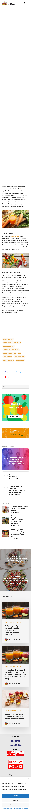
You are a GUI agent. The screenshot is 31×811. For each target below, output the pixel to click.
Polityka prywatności (18, 808)
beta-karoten (15, 236)
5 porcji (7, 622)
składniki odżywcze (9, 353)
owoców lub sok (8, 346)
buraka (22, 188)
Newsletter (11, 773)
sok (19, 353)
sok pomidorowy (8, 360)
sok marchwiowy (19, 356)
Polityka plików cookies (8, 808)
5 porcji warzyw (8, 339)
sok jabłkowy (7, 356)
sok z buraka (20, 360)
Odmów (15, 800)
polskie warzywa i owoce (11, 349)
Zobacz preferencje (15, 805)
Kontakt (26, 808)
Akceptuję (15, 795)
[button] (28, 779)
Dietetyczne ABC (15, 622)
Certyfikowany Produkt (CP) (12, 342)
